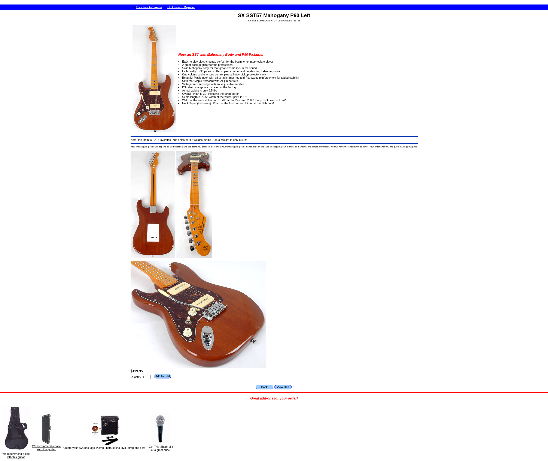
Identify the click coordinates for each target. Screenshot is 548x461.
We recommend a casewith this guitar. (46, 447)
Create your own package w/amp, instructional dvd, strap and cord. (104, 447)
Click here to (149, 7)
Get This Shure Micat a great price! (161, 448)
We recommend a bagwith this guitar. (16, 455)
